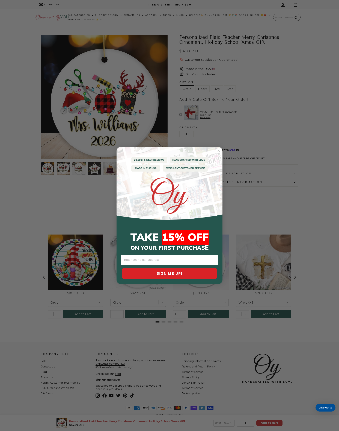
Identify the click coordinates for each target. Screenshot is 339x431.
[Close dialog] (218, 151)
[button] (325, 408)
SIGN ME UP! (170, 273)
